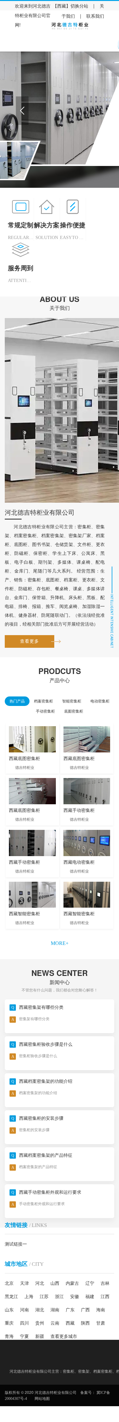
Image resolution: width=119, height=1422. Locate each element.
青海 (9, 1336)
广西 (85, 1310)
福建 (89, 1296)
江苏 (44, 1296)
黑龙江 (11, 1296)
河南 (24, 1310)
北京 (9, 1283)
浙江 (59, 1296)
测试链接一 (16, 1244)
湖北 (39, 1310)
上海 (28, 1296)
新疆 (39, 1336)
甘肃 (100, 1323)
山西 (54, 1283)
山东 (9, 1310)
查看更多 (29, 641)
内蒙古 (72, 1283)
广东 (70, 1310)
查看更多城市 (63, 1336)
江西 (105, 1296)
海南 (100, 1310)
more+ (60, 943)
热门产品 (17, 701)
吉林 (105, 1283)
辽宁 (89, 1283)
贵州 (39, 1323)
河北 (39, 1283)
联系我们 (95, 16)
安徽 (74, 1296)
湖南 (54, 1310)
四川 (24, 1323)
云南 (54, 1323)
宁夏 (24, 1336)
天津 (24, 1283)
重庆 (9, 1323)
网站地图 (42, 1398)
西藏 (70, 1323)
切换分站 (79, 6)
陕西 (85, 1323)
